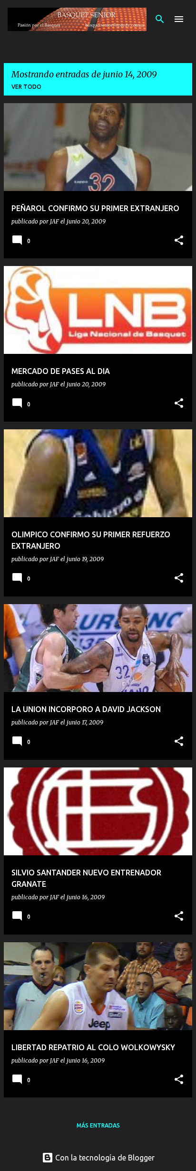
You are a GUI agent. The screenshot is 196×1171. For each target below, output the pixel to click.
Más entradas (98, 1125)
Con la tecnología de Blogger (104, 1157)
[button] (179, 240)
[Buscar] (160, 19)
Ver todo (26, 87)
